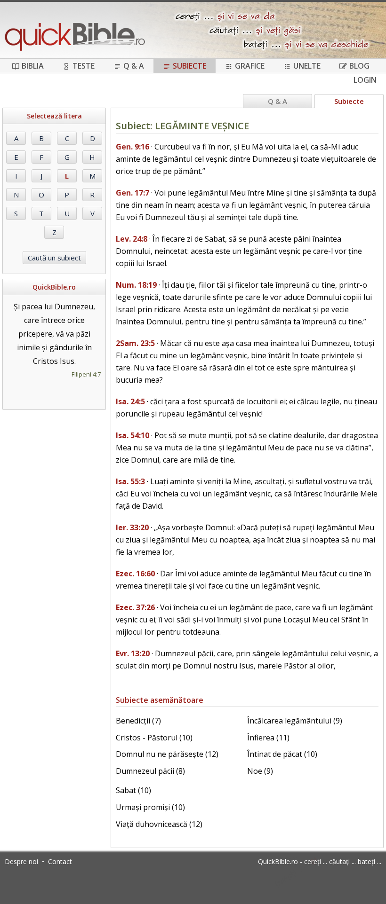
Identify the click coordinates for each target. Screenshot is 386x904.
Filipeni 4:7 (86, 374)
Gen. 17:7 (132, 193)
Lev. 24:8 (131, 239)
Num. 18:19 (136, 285)
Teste (83, 66)
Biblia (33, 66)
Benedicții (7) (138, 720)
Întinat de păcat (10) (282, 754)
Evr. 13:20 (133, 653)
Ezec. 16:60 (135, 573)
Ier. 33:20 (132, 527)
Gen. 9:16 (132, 146)
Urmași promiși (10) (150, 807)
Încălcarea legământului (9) (294, 720)
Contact (60, 861)
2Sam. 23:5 (135, 343)
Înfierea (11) (268, 737)
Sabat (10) (133, 790)
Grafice (250, 66)
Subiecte (189, 66)
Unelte (307, 66)
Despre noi (21, 861)
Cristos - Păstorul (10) (154, 737)
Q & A (133, 66)
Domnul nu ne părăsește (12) (167, 754)
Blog (359, 66)
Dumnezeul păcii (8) (150, 771)
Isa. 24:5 (130, 401)
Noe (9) (260, 771)
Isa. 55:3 (130, 481)
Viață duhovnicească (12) (159, 824)
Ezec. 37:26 (135, 607)
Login (365, 80)
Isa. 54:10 (132, 435)
